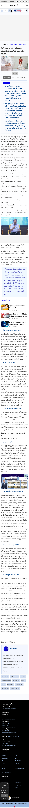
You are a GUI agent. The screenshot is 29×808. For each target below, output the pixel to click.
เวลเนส (3, 685)
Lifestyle (17, 763)
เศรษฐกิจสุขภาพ (19, 685)
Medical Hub (10, 685)
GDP (12, 677)
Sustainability (5, 758)
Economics (4, 753)
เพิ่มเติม (5, 792)
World (3, 761)
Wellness (23, 681)
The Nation (4, 780)
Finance (17, 753)
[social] (17, 1)
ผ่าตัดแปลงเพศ (5, 689)
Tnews (16, 788)
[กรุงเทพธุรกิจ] (14, 5)
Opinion (17, 766)
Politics (3, 763)
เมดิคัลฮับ (23, 677)
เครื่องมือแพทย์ (5, 677)
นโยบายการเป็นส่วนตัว (20, 769)
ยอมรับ (4, 795)
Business (4, 756)
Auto (16, 758)
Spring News (18, 785)
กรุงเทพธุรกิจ (18, 782)
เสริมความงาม (16, 681)
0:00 (4, 10)
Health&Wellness (13, 44)
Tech (16, 756)
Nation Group (18, 780)
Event (3, 769)
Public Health (22, 44)
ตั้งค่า (4, 798)
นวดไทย (17, 677)
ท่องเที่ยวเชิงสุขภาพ (6, 681)
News (3, 766)
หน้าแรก (5, 44)
